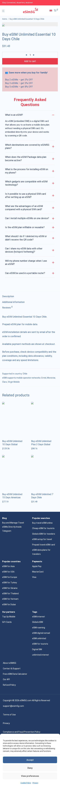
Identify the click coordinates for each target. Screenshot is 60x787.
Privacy (35, 783)
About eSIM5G (9, 663)
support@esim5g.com (13, 706)
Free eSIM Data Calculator (15, 674)
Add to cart (30, 61)
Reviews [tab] (7, 307)
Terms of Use (9, 714)
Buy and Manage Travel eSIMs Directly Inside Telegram (13, 527)
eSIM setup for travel (42, 539)
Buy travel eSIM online (42, 523)
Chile (25, 374)
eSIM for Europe (9, 577)
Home (4, 19)
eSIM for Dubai (9, 604)
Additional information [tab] (13, 302)
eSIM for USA (8, 572)
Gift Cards (7, 622)
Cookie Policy (26, 783)
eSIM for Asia (8, 566)
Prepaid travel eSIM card (43, 544)
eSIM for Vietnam (10, 599)
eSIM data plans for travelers (41, 552)
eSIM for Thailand (10, 593)
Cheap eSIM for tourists (43, 528)
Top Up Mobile (8, 616)
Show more (6, 448)
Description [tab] (8, 296)
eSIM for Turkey (9, 582)
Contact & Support (11, 668)
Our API (6, 679)
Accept (30, 760)
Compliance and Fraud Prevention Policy (21, 732)
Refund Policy (9, 685)
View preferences (30, 776)
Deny (30, 768)
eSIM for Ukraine (9, 588)
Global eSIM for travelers (43, 534)
